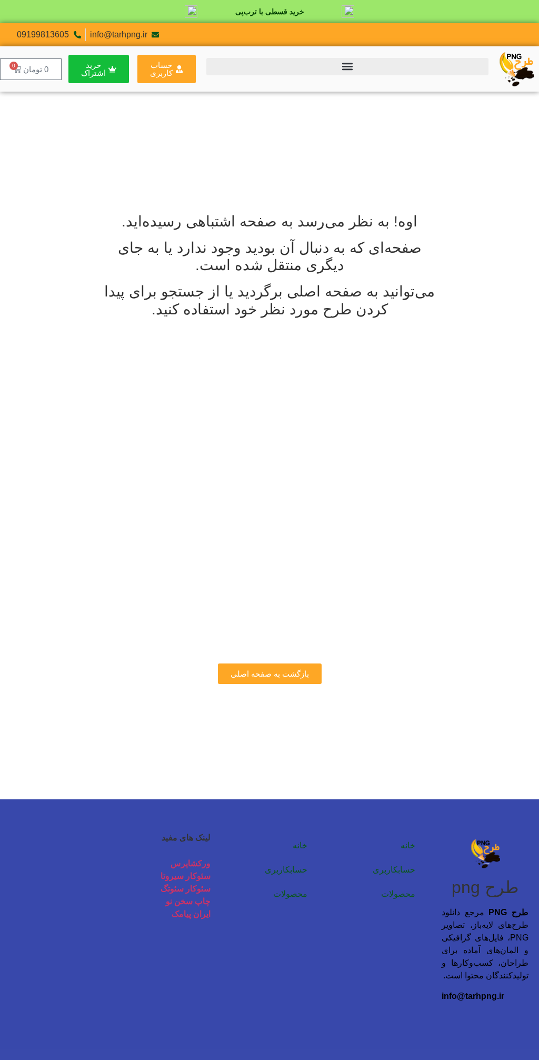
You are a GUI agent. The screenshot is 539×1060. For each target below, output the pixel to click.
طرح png (485, 887)
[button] (347, 66)
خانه (408, 845)
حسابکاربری (394, 869)
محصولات (398, 893)
